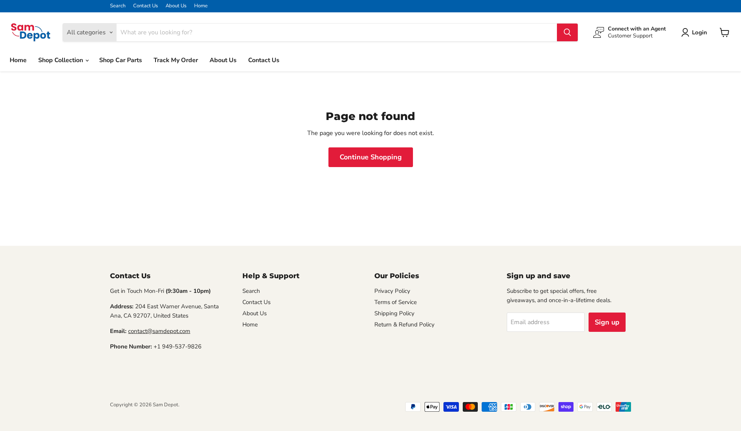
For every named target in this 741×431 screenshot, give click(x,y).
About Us (176, 6)
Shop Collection (61, 60)
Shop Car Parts (120, 60)
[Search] (567, 32)
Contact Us (145, 6)
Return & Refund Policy (404, 324)
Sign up (607, 322)
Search (117, 6)
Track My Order (176, 60)
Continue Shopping (371, 157)
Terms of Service (395, 302)
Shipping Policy (394, 313)
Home (201, 6)
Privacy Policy (392, 291)
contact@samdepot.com (159, 331)
